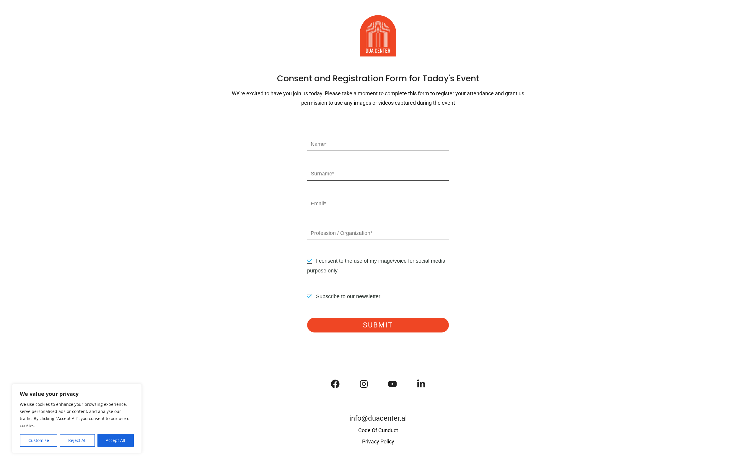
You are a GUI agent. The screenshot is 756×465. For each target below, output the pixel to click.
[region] (77, 418)
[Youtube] (392, 384)
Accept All (115, 440)
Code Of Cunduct (378, 430)
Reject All (77, 440)
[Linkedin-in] (421, 384)
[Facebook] (335, 384)
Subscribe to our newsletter (348, 296)
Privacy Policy (378, 441)
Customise (38, 440)
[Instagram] (364, 384)
